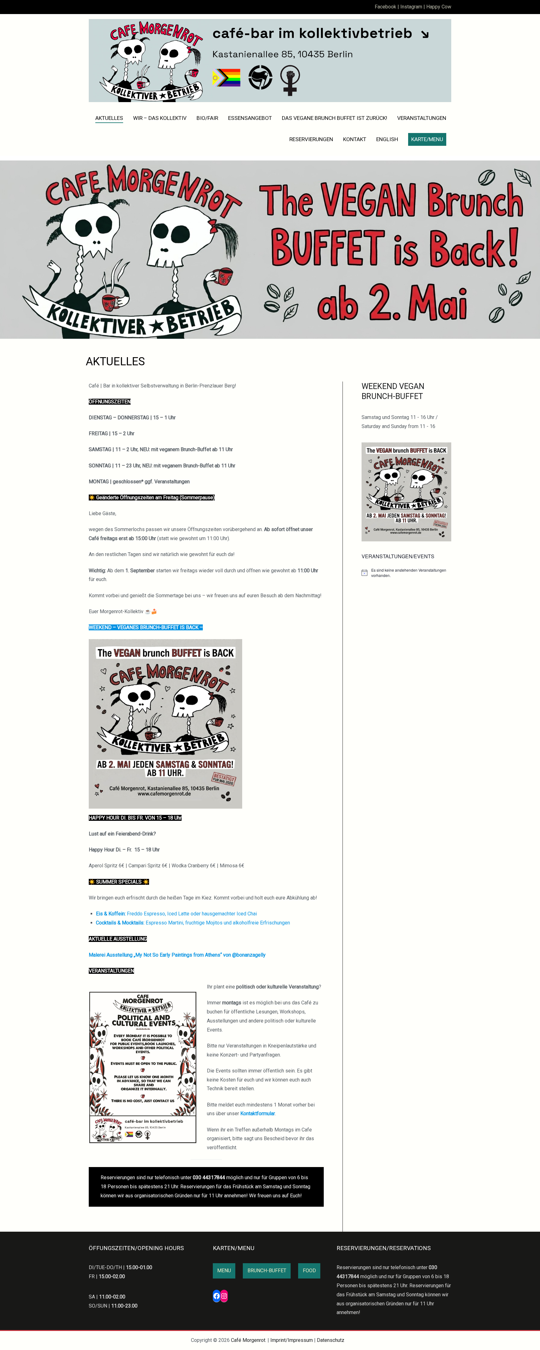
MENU (224, 1271)
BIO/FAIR (207, 118)
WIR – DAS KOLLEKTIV (160, 118)
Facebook (385, 7)
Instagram (411, 7)
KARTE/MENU (427, 139)
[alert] (406, 573)
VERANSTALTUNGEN (421, 118)
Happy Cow (438, 7)
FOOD (309, 1271)
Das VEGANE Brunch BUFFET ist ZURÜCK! (334, 118)
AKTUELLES (109, 118)
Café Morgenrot (248, 1340)
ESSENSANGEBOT (250, 118)
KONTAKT (354, 139)
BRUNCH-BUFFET (267, 1271)
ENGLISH (387, 139)
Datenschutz (330, 1340)
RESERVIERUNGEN (311, 139)
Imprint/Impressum (291, 1340)
